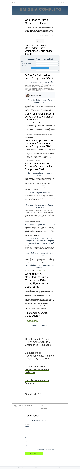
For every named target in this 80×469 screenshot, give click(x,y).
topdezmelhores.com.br (40, 270)
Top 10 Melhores (15, 2)
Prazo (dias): (23, 65)
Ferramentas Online (29, 405)
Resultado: (23, 70)
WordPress (66, 462)
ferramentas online (44, 408)
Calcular (40, 68)
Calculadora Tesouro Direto (32, 320)
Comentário (27, 426)
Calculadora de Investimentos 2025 (34, 318)
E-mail (26, 441)
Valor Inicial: (23, 61)
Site (26, 445)
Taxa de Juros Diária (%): (26, 63)
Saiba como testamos (63, 467)
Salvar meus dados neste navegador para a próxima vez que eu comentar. (45, 450)
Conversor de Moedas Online (32, 321)
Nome (26, 437)
